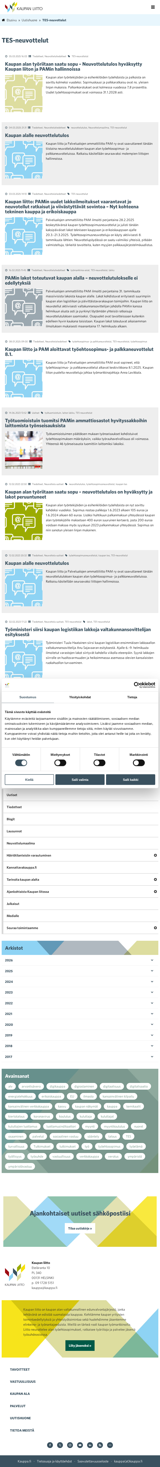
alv (10, 1086)
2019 (8, 1035)
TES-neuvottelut (80, 56)
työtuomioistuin (53, 412)
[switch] (60, 763)
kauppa (112, 1106)
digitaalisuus (112, 1086)
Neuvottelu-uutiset (54, 483)
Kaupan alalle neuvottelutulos (38, 135)
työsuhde (37, 1156)
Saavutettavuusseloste (93, 1461)
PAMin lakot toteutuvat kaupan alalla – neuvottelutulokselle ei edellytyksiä (71, 280)
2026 (9, 960)
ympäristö (135, 1156)
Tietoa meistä (22, 1430)
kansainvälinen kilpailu (118, 1096)
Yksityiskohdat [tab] (80, 697)
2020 (9, 1024)
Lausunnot (14, 831)
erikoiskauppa (51, 1096)
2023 (9, 992)
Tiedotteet (37, 56)
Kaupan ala (20, 1393)
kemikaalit (133, 1106)
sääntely (93, 1136)
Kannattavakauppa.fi (22, 867)
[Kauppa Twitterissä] (60, 1445)
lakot (89, 621)
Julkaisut (13, 904)
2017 (8, 1057)
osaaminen (15, 1136)
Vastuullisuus (23, 1381)
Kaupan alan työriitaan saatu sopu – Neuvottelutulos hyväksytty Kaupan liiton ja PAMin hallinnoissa (73, 66)
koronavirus (42, 1116)
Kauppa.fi (24, 1461)
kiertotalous (16, 1116)
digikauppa (57, 1086)
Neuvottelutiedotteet (55, 56)
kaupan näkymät (86, 1106)
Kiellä (29, 779)
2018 (8, 1046)
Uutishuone (20, 1418)
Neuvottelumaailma (98, 127)
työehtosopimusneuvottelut (100, 483)
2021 (8, 1014)
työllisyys (14, 1156)
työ (87, 1146)
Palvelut (18, 1406)
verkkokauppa (89, 1156)
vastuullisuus (61, 1156)
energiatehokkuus (20, 1096)
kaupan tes (121, 483)
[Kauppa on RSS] (100, 1445)
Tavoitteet (20, 1369)
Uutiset (35, 412)
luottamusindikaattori (61, 1126)
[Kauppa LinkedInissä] (90, 1445)
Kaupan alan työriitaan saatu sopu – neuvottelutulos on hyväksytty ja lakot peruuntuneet (78, 494)
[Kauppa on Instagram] (70, 1445)
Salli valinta (80, 779)
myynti (90, 1126)
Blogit (11, 819)
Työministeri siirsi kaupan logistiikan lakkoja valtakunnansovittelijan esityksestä (78, 631)
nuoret (138, 1126)
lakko (111, 270)
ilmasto (88, 1096)
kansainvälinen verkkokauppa (28, 1106)
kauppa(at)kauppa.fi (128, 1461)
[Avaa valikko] (153, 7)
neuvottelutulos (79, 127)
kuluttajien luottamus (22, 1126)
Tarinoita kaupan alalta (23, 879)
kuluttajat (107, 1116)
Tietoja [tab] (132, 697)
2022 (9, 1003)
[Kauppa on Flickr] (110, 1445)
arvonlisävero (31, 1086)
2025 (9, 971)
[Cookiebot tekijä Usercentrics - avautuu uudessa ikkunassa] (137, 685)
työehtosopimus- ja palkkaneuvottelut (91, 341)
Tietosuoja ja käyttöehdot (54, 1461)
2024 (9, 981)
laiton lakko (68, 412)
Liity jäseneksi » (80, 1345)
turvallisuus (16, 1146)
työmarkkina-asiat (80, 270)
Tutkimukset (42, 1146)
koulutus (65, 1116)
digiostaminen (84, 1086)
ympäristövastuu (20, 1166)
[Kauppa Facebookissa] (50, 1445)
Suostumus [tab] (27, 697)
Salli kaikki (130, 779)
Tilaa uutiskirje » (80, 1228)
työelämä (136, 1146)
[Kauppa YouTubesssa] (80, 1445)
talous (112, 1136)
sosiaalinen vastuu (65, 1136)
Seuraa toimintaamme (22, 928)
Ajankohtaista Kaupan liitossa (28, 891)
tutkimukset (68, 1146)
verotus (113, 1156)
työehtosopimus (139, 341)
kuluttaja (86, 1116)
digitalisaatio (139, 1086)
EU (72, 1096)
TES (128, 1136)
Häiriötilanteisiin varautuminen (29, 855)
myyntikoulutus (114, 1126)
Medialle (13, 916)
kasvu (62, 1106)
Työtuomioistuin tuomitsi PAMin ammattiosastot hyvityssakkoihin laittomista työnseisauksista (76, 422)
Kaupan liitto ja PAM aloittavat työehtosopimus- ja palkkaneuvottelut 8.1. (79, 351)
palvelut (38, 1136)
